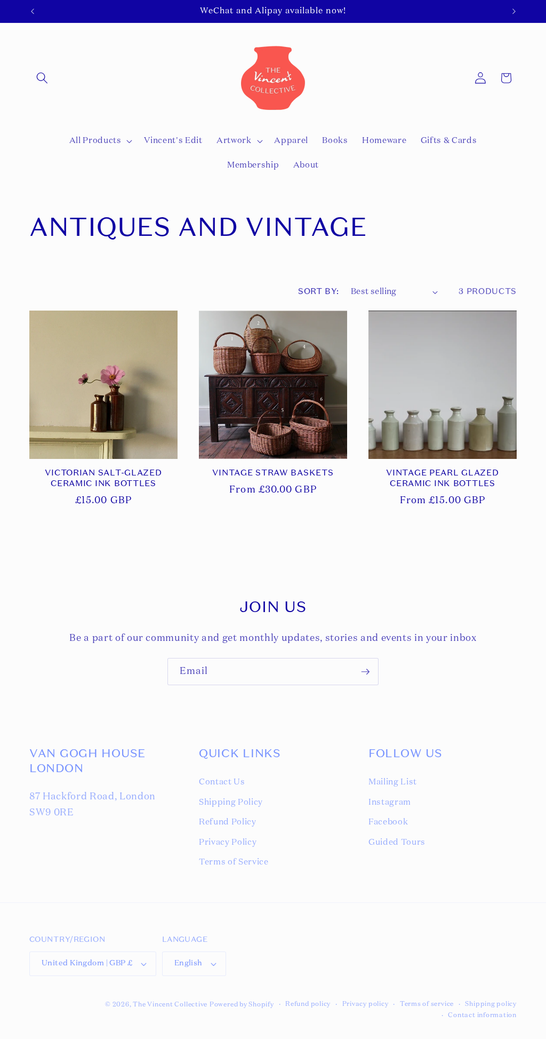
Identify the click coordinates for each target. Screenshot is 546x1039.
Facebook (388, 822)
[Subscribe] (365, 672)
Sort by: (318, 292)
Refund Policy (227, 822)
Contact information (482, 1015)
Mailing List (392, 782)
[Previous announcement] (32, 11)
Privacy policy (365, 1004)
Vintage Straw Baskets (272, 473)
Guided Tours (396, 842)
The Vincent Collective (170, 1005)
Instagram (389, 802)
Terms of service (427, 1004)
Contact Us (222, 782)
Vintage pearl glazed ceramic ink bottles (442, 478)
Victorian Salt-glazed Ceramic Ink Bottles (103, 478)
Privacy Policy (227, 842)
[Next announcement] (514, 11)
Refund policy (308, 1004)
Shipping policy (491, 1004)
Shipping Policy (231, 802)
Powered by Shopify (242, 1005)
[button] (42, 78)
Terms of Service (234, 862)
